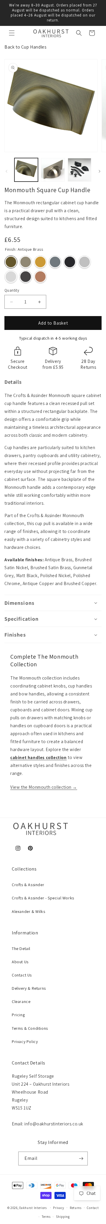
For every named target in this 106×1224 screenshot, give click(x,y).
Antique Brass (10, 261)
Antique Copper (25, 276)
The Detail (21, 948)
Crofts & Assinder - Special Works (43, 898)
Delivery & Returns (29, 988)
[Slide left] (6, 171)
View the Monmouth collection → (43, 787)
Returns (76, 1208)
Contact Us (22, 975)
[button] (11, 32)
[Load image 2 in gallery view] (52, 170)
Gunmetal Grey (55, 261)
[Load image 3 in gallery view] (79, 170)
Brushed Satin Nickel (25, 261)
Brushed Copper (40, 276)
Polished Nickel (84, 261)
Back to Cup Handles (25, 47)
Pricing (18, 1014)
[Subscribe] (80, 1158)
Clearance (21, 1001)
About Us (20, 961)
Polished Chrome (10, 276)
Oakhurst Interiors (33, 1207)
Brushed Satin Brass (40, 261)
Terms (46, 1217)
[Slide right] (99, 171)
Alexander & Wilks (28, 911)
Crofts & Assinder (28, 884)
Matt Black (69, 261)
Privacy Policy (25, 1041)
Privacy (58, 1208)
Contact (93, 1208)
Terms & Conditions (30, 1028)
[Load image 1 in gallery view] (26, 170)
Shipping (63, 1217)
